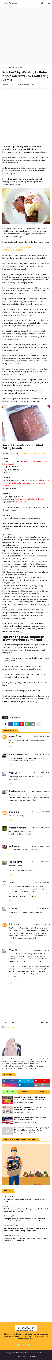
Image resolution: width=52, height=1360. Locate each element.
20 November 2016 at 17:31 (41, 791)
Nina (11, 882)
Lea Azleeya (15, 861)
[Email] (32, 724)
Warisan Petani (17, 827)
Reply (10, 747)
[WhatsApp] (27, 724)
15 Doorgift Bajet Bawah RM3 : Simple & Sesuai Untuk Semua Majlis (30, 1108)
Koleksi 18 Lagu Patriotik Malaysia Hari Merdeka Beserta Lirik (30, 1119)
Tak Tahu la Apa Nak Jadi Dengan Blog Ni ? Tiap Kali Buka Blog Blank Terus (31, 1129)
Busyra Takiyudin (18, 754)
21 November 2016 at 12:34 (41, 846)
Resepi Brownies (15, 68)
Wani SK (13, 772)
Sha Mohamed (16, 791)
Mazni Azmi (14, 736)
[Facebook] (10, 724)
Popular (10, 1092)
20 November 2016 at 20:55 (40, 812)
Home (4, 68)
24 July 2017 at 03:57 (43, 883)
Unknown (13, 924)
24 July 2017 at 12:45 (43, 908)
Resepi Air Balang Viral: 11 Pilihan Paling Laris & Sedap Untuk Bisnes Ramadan (30, 1098)
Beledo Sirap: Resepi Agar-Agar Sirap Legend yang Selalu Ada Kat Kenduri (25, 1239)
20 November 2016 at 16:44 (41, 773)
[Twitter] (16, 724)
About (25, 1356)
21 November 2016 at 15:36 (41, 862)
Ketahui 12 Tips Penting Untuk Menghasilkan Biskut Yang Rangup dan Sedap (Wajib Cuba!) (25, 1229)
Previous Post (9, 1022)
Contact (33, 1356)
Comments (41, 1092)
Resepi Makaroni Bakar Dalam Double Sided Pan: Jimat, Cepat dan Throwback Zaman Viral (24, 1220)
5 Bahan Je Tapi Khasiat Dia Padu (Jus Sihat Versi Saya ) (25, 1200)
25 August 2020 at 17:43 (41, 950)
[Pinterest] (21, 724)
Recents (26, 1092)
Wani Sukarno (40, 1353)
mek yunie (14, 846)
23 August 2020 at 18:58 (41, 924)
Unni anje (13, 811)
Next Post (44, 1022)
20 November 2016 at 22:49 (40, 828)
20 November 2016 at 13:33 (41, 736)
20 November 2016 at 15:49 (41, 755)
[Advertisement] (26, 35)
